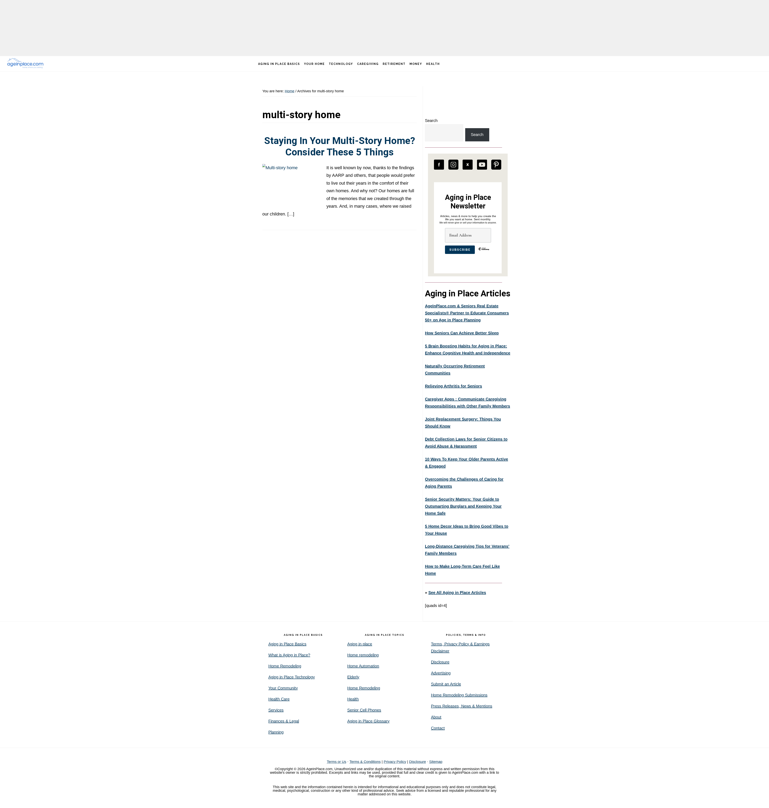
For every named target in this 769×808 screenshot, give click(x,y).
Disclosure (440, 662)
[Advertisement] (384, 28)
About (436, 717)
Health (353, 699)
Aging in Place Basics (287, 644)
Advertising (441, 673)
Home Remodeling (284, 666)
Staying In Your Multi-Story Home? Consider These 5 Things (339, 146)
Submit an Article (446, 684)
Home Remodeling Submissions (459, 695)
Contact (438, 728)
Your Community (283, 688)
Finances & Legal (283, 721)
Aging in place (359, 644)
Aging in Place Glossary (368, 721)
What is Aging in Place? (289, 655)
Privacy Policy (395, 762)
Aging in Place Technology (291, 677)
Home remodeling (363, 655)
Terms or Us (336, 762)
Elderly (353, 677)
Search (431, 120)
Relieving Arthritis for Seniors (453, 386)
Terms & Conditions (365, 762)
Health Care (279, 699)
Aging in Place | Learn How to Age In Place (26, 63)
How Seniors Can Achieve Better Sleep (462, 333)
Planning (276, 732)
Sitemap (435, 762)
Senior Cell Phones (364, 710)
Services (276, 710)
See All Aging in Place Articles (457, 592)
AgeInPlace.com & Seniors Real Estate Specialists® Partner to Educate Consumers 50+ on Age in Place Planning (467, 313)
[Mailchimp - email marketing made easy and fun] (483, 252)
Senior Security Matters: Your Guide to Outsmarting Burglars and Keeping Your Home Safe (463, 506)
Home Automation (363, 666)
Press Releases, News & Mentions (461, 706)
